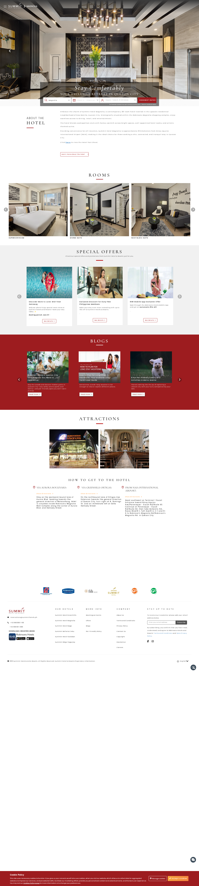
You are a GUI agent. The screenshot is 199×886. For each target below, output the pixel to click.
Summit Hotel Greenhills (65, 615)
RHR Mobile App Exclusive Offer (145, 302)
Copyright (121, 637)
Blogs (88, 626)
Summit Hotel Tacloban (65, 637)
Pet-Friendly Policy (94, 631)
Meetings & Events (93, 615)
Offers (88, 621)
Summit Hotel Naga (63, 626)
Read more (34, 394)
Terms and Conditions (126, 621)
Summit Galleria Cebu (64, 631)
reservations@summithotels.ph (23, 617)
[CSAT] (193, 667)
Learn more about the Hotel (74, 154)
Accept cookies (179, 878)
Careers (120, 647)
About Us (120, 615)
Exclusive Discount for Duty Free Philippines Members (95, 303)
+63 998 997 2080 (16, 627)
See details (49, 321)
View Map (90, 464)
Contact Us (121, 631)
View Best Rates (147, 100)
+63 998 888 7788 (17, 623)
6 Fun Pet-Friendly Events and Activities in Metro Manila (145, 378)
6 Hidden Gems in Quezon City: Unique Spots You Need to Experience (43, 377)
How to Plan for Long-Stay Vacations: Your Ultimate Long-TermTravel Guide (95, 377)
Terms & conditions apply (149, 104)
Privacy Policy (122, 626)
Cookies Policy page (31, 883)
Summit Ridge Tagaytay (65, 642)
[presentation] (6, 210)
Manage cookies (158, 878)
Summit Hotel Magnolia (65, 621)
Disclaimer (121, 642)
